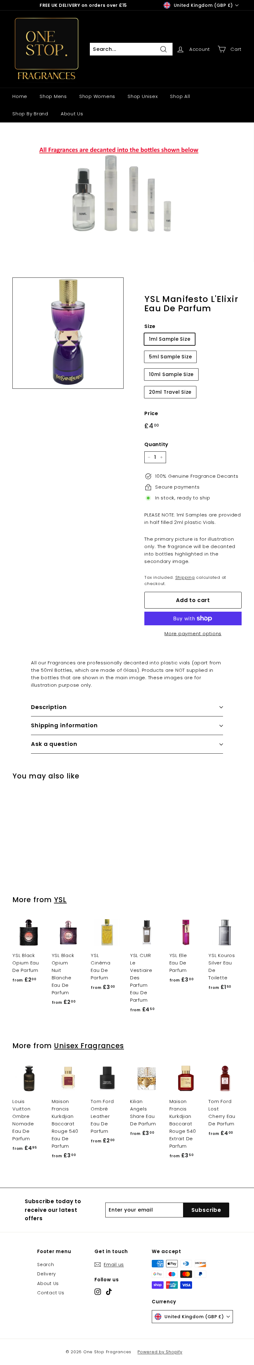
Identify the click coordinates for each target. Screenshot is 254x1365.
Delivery (46, 1274)
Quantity (156, 444)
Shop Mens (53, 96)
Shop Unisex (143, 96)
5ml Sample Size (170, 356)
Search (45, 1264)
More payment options (192, 633)
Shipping (185, 577)
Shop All (180, 96)
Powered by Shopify (160, 1352)
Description (49, 707)
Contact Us (50, 1293)
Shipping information (64, 725)
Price (151, 413)
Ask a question (54, 744)
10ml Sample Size (171, 374)
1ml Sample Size (169, 339)
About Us (72, 113)
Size (149, 326)
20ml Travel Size (170, 392)
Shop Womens (97, 96)
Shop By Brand (30, 113)
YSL (60, 900)
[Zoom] (68, 333)
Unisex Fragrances (89, 1046)
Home (19, 96)
